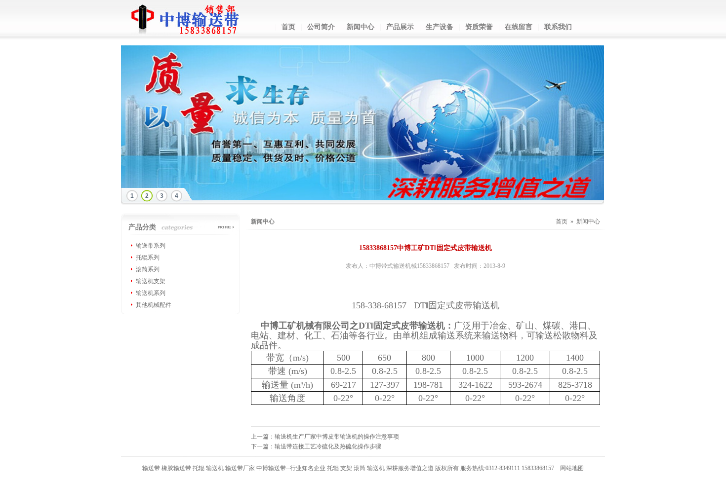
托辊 (198, 468)
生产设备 (439, 27)
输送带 (151, 468)
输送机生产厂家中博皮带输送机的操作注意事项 (337, 436)
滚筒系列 (148, 269)
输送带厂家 (240, 468)
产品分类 (142, 227)
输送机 (215, 468)
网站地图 (572, 468)
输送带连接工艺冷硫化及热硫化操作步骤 (328, 446)
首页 (288, 27)
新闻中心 (360, 27)
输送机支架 (150, 281)
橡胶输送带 (176, 468)
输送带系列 (150, 245)
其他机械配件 (153, 304)
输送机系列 (150, 293)
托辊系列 (148, 257)
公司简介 (321, 27)
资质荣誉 (479, 27)
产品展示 (400, 27)
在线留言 (518, 27)
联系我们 (558, 27)
